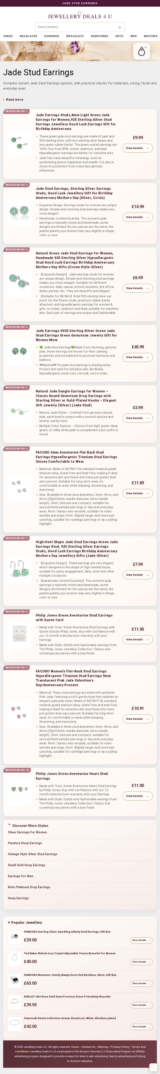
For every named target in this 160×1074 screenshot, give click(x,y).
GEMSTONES (100, 36)
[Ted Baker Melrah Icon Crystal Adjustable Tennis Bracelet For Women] (14, 959)
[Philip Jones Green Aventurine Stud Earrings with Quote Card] (19, 635)
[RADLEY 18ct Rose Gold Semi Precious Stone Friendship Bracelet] (14, 1002)
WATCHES (151, 36)
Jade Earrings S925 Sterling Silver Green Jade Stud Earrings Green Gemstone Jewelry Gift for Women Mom (76, 335)
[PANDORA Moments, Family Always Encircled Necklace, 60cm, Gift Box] (14, 981)
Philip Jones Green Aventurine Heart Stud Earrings (72, 776)
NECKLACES (29, 36)
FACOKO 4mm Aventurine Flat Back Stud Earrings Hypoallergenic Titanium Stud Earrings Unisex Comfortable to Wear (76, 457)
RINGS (8, 36)
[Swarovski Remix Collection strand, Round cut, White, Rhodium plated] (14, 1024)
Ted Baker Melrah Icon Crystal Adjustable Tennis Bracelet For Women (70, 953)
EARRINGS (51, 36)
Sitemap (103, 1046)
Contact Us (88, 1046)
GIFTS (119, 36)
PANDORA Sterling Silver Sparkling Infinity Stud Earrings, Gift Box (67, 931)
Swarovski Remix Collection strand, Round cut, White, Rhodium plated (70, 1018)
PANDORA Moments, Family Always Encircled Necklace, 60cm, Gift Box (70, 975)
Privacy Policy (120, 1046)
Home (75, 1046)
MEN (134, 36)
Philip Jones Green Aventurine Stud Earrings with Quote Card (74, 617)
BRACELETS (75, 36)
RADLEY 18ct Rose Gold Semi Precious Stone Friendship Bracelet (67, 996)
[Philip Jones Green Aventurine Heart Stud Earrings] (19, 791)
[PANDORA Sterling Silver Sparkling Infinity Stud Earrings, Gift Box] (14, 938)
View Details (134, 148)
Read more (15, 99)
